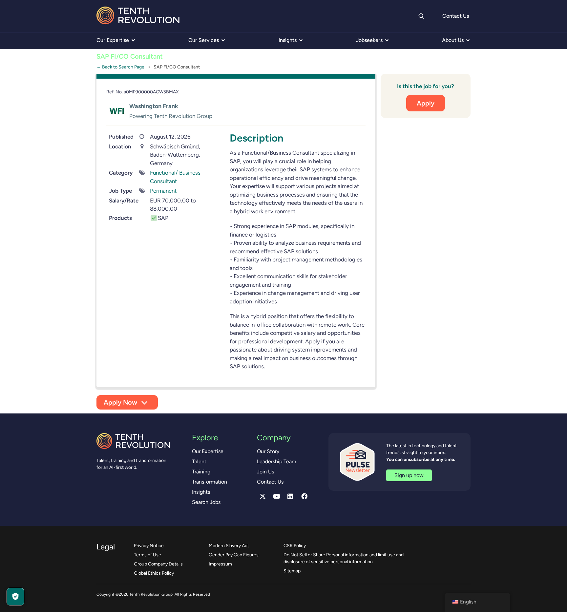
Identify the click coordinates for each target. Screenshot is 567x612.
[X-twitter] (262, 496)
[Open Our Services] (223, 40)
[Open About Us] (468, 40)
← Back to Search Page (120, 66)
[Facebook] (304, 496)
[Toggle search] (421, 16)
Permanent (163, 190)
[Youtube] (276, 496)
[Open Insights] (301, 40)
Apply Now (120, 402)
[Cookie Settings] (15, 596)
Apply (425, 103)
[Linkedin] (290, 496)
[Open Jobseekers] (386, 40)
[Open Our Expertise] (133, 40)
